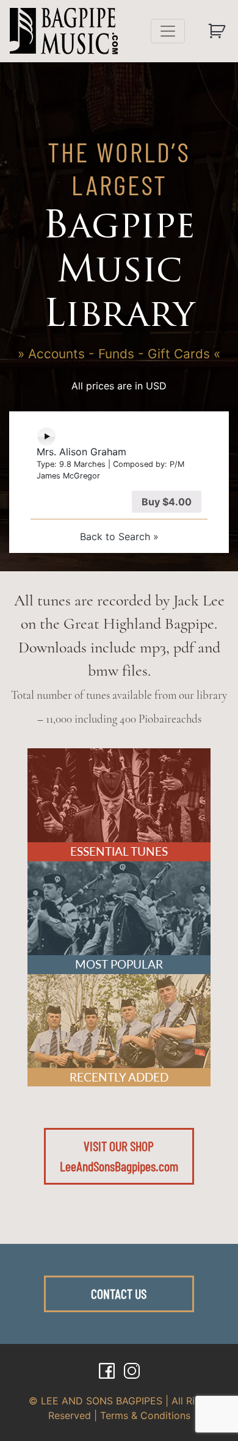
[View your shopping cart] (218, 31)
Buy (167, 502)
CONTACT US (118, 1293)
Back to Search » (119, 536)
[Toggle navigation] (168, 31)
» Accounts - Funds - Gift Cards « (119, 353)
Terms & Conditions (145, 1415)
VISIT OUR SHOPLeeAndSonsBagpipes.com (119, 1156)
